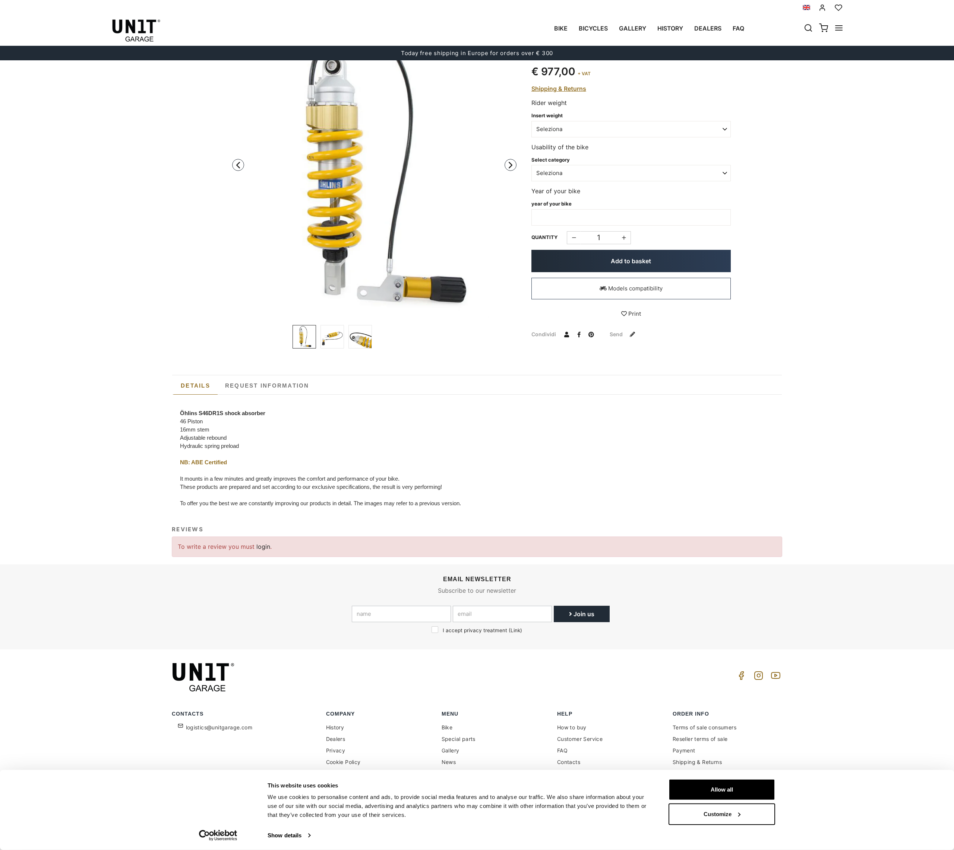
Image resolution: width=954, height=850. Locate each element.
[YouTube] (774, 677)
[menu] (838, 28)
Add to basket (631, 261)
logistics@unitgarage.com (219, 727)
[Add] (574, 237)
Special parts (459, 739)
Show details (284, 835)
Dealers (707, 28)
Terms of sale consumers (704, 727)
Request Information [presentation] (267, 385)
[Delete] (624, 237)
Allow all (722, 789)
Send (617, 334)
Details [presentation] (195, 385)
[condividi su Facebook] (579, 334)
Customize (718, 814)
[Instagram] (757, 677)
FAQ (562, 750)
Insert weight (547, 115)
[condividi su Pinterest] (591, 334)
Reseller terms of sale (700, 739)
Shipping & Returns (558, 88)
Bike (561, 28)
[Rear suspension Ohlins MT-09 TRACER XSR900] (374, 167)
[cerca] (808, 28)
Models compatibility (635, 288)
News (449, 762)
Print (634, 313)
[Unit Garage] (204, 677)
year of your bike (551, 204)
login (263, 546)
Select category (550, 160)
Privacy (335, 750)
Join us (583, 614)
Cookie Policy (343, 762)
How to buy (572, 727)
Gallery (632, 28)
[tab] (195, 386)
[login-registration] (822, 8)
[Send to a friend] (567, 334)
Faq (738, 28)
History (670, 28)
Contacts (568, 762)
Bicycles (593, 28)
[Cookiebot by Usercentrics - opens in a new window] (218, 835)
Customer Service (580, 739)
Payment (684, 750)
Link (515, 630)
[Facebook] (740, 677)
